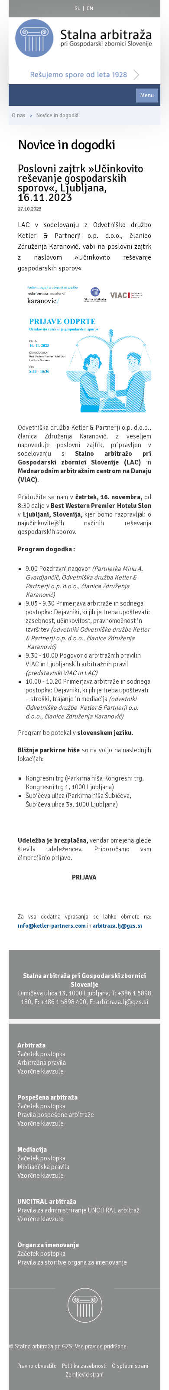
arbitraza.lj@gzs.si (117, 925)
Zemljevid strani (84, 1374)
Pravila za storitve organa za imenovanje (72, 1262)
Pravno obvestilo (37, 1366)
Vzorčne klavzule (40, 1071)
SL (77, 8)
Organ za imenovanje (48, 1245)
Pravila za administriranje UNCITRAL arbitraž (78, 1210)
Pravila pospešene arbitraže (55, 1115)
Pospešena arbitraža (47, 1097)
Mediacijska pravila (43, 1167)
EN (90, 8)
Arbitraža (31, 1045)
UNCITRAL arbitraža (46, 1202)
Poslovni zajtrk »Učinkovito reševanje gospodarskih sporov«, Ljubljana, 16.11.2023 (80, 183)
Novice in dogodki (57, 115)
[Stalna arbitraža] (83, 37)
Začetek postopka (41, 1054)
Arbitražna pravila (41, 1063)
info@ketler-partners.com (52, 925)
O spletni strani (130, 1366)
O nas (19, 115)
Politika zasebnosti (84, 1366)
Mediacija (32, 1149)
